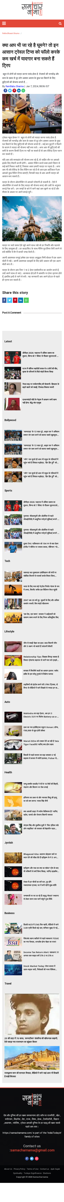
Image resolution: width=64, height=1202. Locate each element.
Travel (7, 983)
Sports (8, 490)
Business (9, 913)
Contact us (44, 1169)
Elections (47, 1173)
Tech (7, 561)
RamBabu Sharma (15, 86)
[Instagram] (37, 1158)
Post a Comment (11, 312)
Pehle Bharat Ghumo (10, 33)
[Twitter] (32, 1158)
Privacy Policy (19, 1169)
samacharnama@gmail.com (32, 1148)
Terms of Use (32, 1169)
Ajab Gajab (55, 1169)
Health (8, 772)
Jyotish (8, 842)
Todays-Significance (33, 1173)
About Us (8, 1169)
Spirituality (17, 1173)
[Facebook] (27, 1158)
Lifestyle (9, 631)
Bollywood (10, 420)
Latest (8, 341)
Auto (7, 701)
